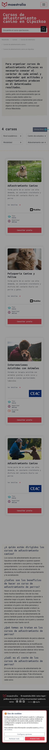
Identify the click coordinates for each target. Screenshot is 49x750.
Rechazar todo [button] (14, 739)
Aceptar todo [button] (35, 739)
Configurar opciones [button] (24, 734)
